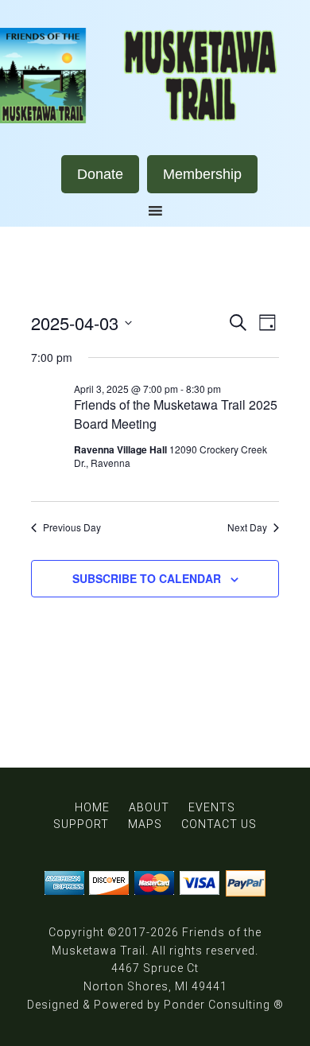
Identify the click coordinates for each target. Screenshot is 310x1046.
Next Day (247, 527)
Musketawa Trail (155, 75)
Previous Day (72, 527)
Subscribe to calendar (146, 578)
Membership (202, 174)
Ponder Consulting (217, 1004)
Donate (100, 174)
